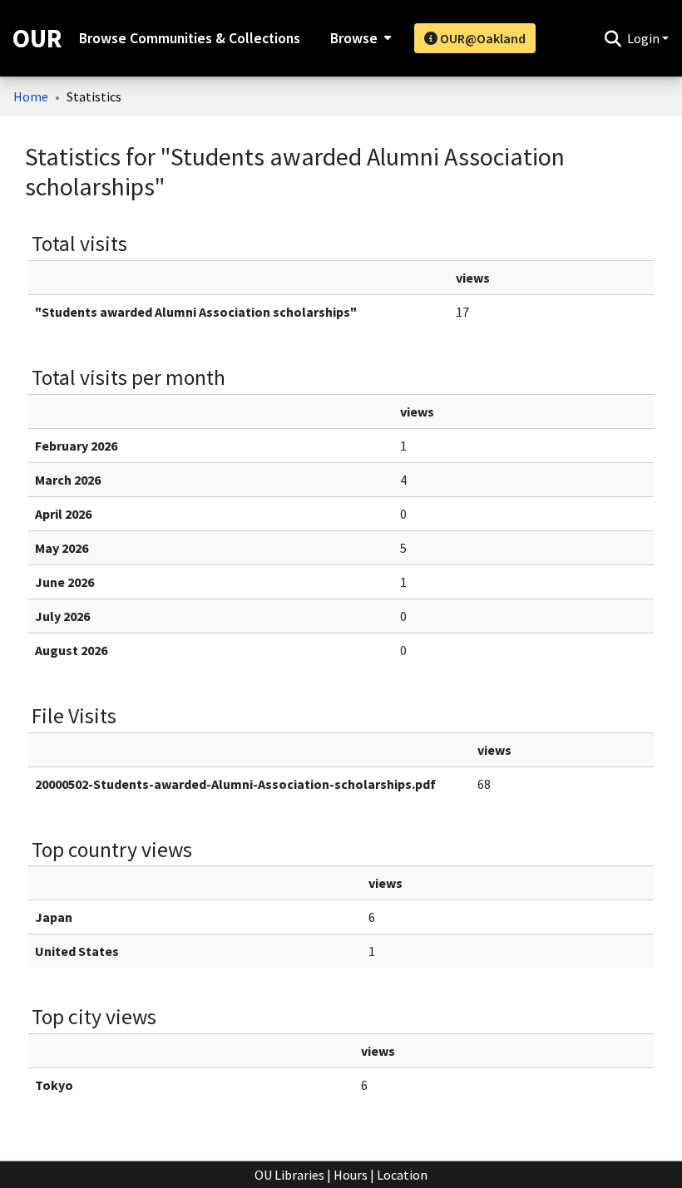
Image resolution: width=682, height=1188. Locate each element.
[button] (612, 38)
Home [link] (30, 96)
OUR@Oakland (481, 38)
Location (402, 1174)
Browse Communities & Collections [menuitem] (189, 38)
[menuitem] (359, 38)
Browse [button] (354, 38)
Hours (351, 1174)
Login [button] (644, 38)
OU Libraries (289, 1174)
